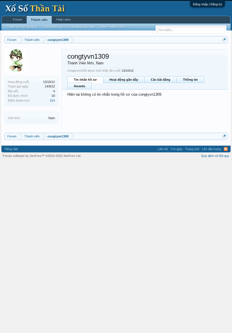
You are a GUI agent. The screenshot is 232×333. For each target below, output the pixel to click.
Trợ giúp (176, 149)
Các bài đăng (160, 79)
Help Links (63, 19)
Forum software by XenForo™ (42, 155)
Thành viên (39, 19)
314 (52, 100)
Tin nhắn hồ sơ (85, 79)
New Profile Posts (112, 27)
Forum (17, 19)
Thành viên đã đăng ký (22, 27)
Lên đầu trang (211, 149)
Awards (79, 86)
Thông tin (190, 79)
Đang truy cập (53, 27)
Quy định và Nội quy (215, 155)
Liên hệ (163, 149)
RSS (226, 149)
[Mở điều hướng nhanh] (224, 39)
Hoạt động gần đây (123, 79)
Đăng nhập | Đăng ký (207, 4)
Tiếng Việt (11, 149)
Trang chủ (192, 149)
